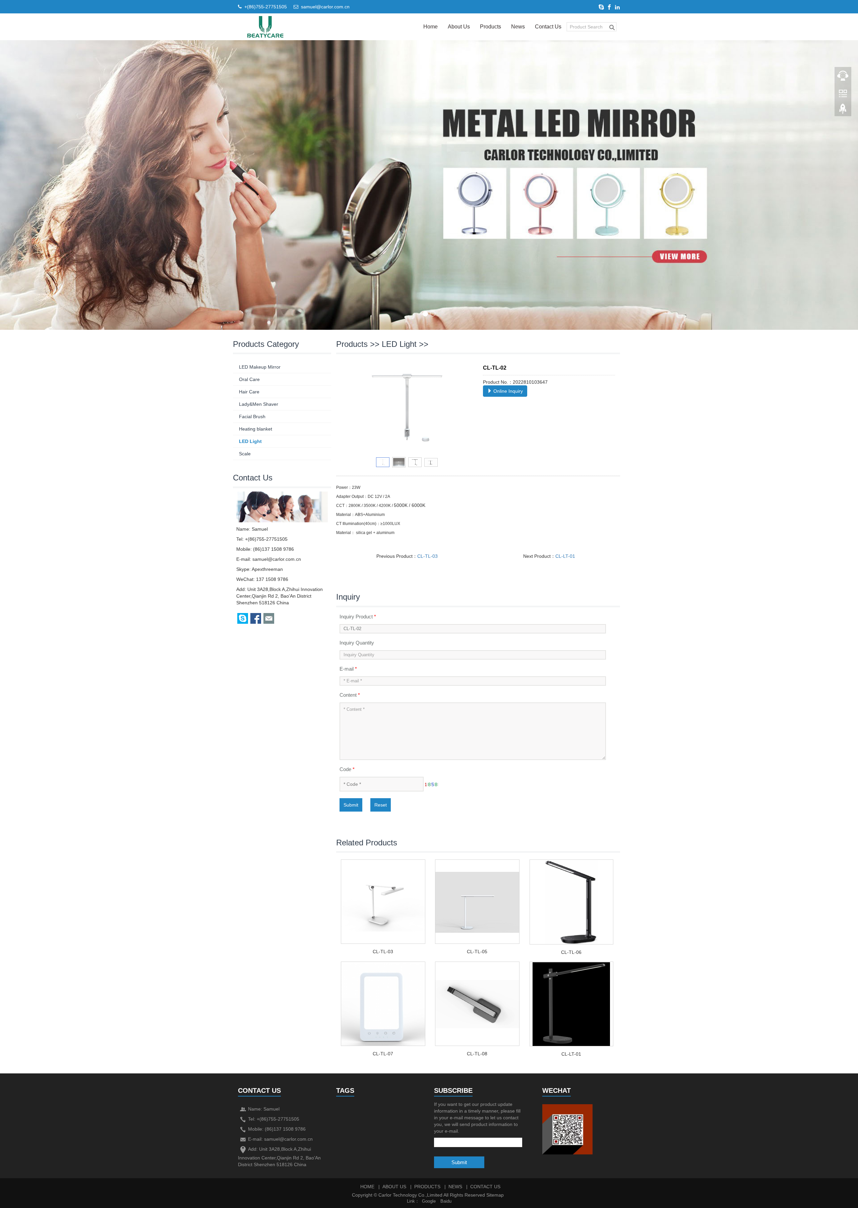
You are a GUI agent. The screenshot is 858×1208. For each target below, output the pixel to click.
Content (350, 695)
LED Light (399, 344)
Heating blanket (255, 429)
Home (430, 26)
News (518, 26)
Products (490, 26)
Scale (245, 453)
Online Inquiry (507, 391)
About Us (459, 26)
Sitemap (495, 1195)
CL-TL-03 (427, 556)
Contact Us (548, 26)
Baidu (445, 1201)
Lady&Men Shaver (258, 404)
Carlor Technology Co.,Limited (410, 1195)
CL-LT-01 (565, 556)
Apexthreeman (267, 569)
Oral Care (249, 379)
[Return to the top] (843, 110)
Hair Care (249, 391)
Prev (350, 409)
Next (464, 409)
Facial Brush (252, 416)
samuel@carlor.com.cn (325, 6)
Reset (380, 805)
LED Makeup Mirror (260, 367)
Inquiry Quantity (357, 643)
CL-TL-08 (477, 1053)
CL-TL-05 (477, 951)
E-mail (348, 669)
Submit (351, 805)
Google (429, 1201)
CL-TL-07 (383, 1053)
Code (347, 769)
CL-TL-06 (571, 952)
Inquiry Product (358, 616)
